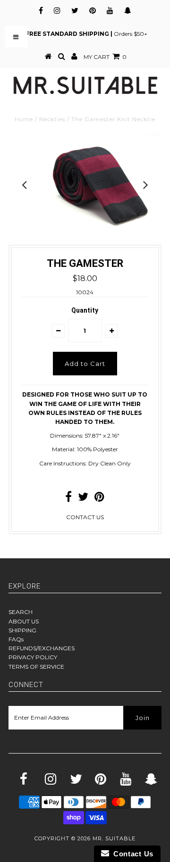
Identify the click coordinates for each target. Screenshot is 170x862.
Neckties (52, 119)
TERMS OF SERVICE (36, 666)
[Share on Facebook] (68, 498)
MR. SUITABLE (114, 838)
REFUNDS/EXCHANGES (41, 648)
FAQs (16, 639)
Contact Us (131, 854)
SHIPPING (22, 630)
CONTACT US (85, 517)
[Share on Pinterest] (99, 498)
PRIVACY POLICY (32, 657)
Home (24, 119)
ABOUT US (23, 621)
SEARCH (20, 611)
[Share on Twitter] (83, 498)
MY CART (105, 56)
